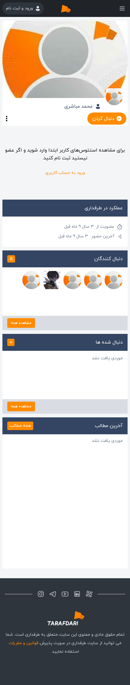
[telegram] (53, 594)
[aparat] (89, 594)
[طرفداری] (72, 8)
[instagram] (40, 594)
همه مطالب (20, 426)
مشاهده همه (21, 323)
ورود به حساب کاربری (65, 173)
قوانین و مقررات (23, 643)
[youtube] (65, 594)
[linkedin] (77, 594)
